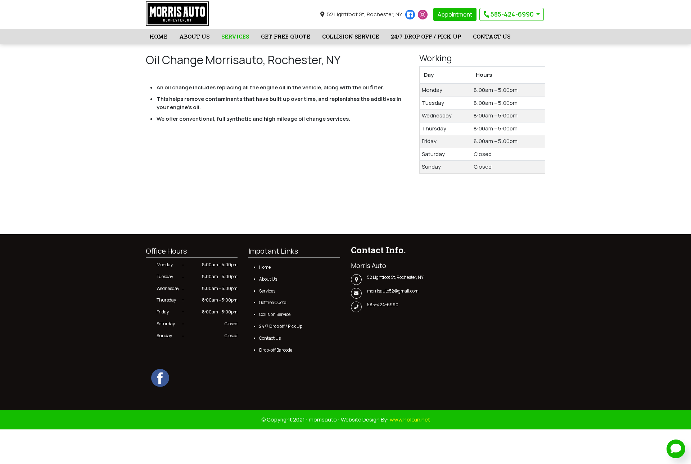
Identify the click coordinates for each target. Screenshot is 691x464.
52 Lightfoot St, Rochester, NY (364, 14)
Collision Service (350, 36)
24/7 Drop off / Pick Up (426, 36)
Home (158, 36)
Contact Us (491, 36)
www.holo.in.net (410, 419)
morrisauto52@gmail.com (393, 291)
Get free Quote (285, 36)
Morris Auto (368, 265)
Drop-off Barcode (275, 350)
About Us (194, 36)
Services (235, 36)
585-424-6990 (512, 14)
